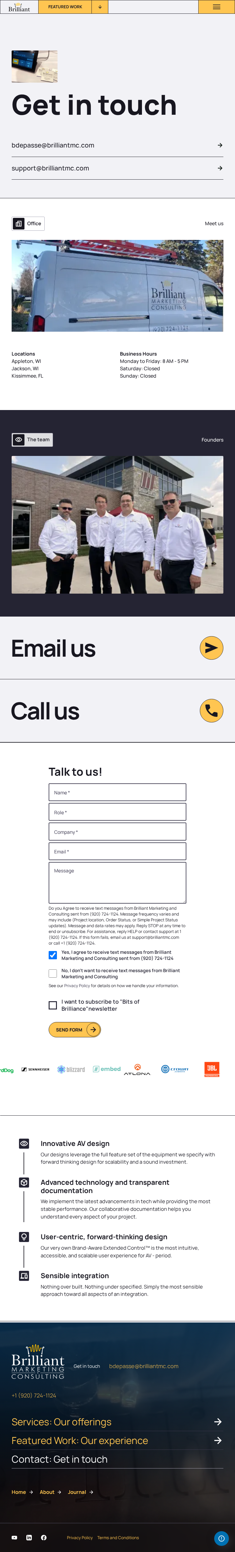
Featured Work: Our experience (80, 1440)
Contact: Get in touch (60, 1458)
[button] (73, 6)
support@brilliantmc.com (50, 168)
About (47, 1491)
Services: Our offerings (62, 1421)
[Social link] (14, 1537)
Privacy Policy (77, 985)
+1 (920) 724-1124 (34, 1395)
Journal (77, 1491)
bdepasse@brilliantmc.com (53, 145)
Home (19, 1491)
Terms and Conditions (118, 1537)
